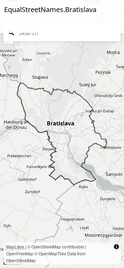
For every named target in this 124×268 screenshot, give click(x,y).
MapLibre (15, 246)
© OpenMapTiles (50, 253)
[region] (62, 134)
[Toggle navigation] (13, 23)
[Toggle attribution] (116, 247)
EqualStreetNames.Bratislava (50, 9)
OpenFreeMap (19, 253)
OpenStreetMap (46, 246)
